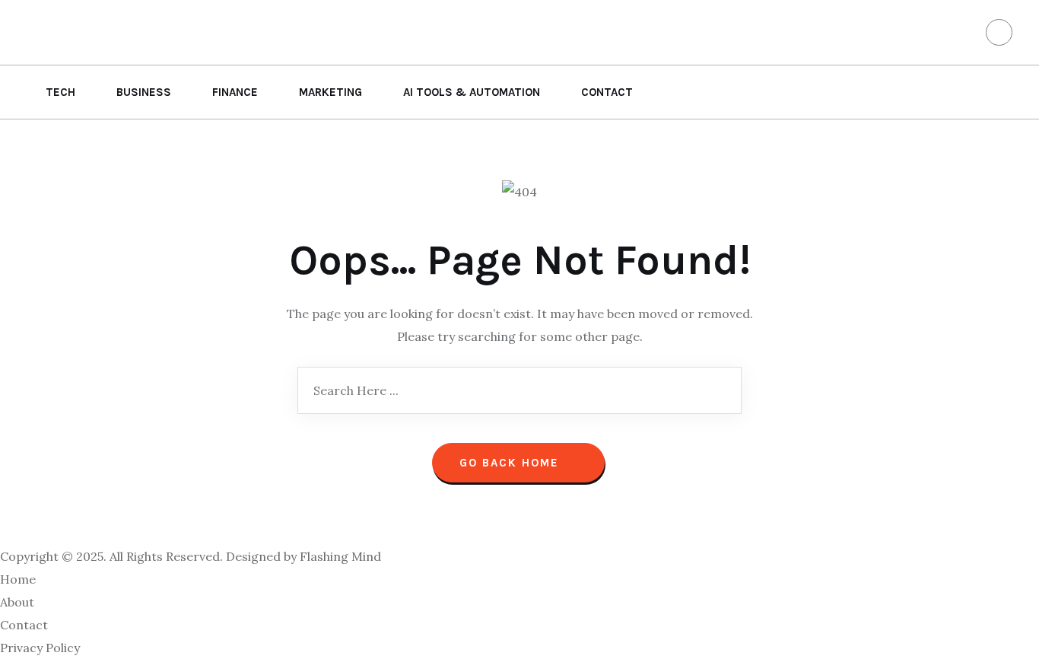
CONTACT (607, 92)
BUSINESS (143, 92)
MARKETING (330, 92)
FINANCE (235, 92)
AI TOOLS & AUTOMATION (471, 92)
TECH (60, 92)
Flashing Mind (340, 556)
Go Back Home (511, 463)
